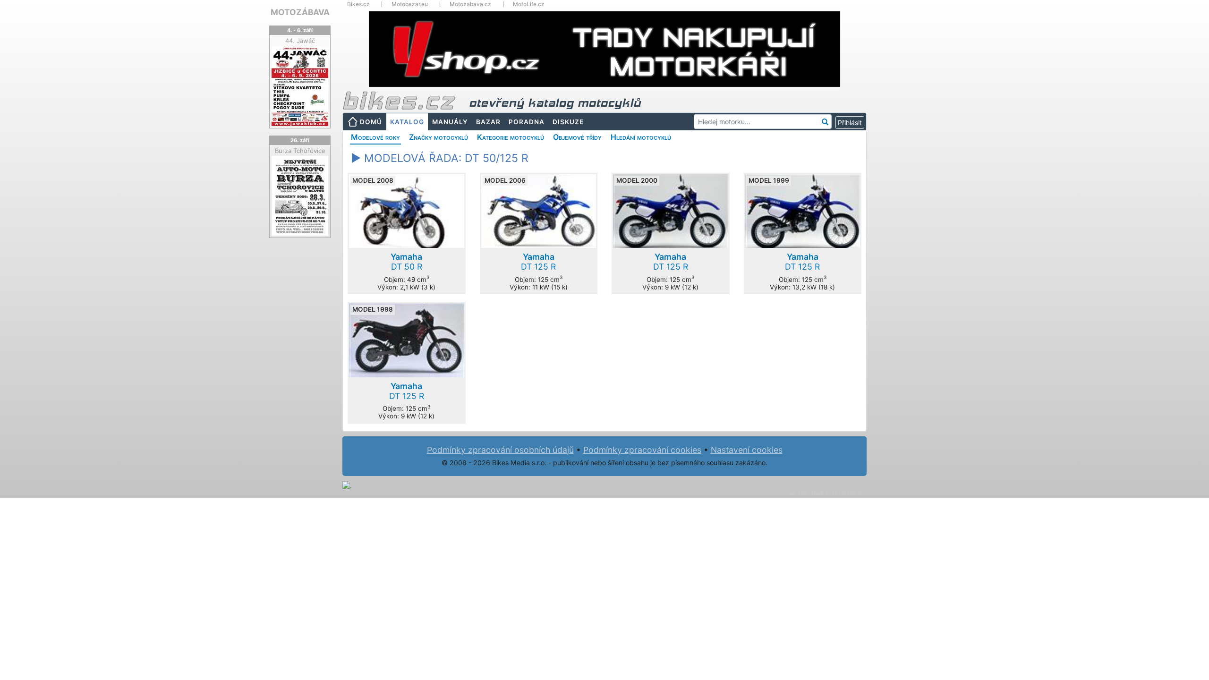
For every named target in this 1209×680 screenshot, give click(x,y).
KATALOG (407, 122)
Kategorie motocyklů (510, 137)
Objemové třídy (577, 137)
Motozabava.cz (470, 4)
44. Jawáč (300, 40)
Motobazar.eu (410, 4)
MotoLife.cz (529, 4)
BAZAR (488, 122)
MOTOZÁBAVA (300, 12)
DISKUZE (568, 122)
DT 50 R (406, 262)
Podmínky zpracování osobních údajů (500, 450)
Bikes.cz (358, 4)
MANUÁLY (450, 122)
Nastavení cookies (747, 450)
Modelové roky (375, 137)
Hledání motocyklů (641, 137)
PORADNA (527, 122)
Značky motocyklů (438, 137)
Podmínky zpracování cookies (642, 450)
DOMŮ (371, 122)
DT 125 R (538, 262)
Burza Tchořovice (300, 150)
